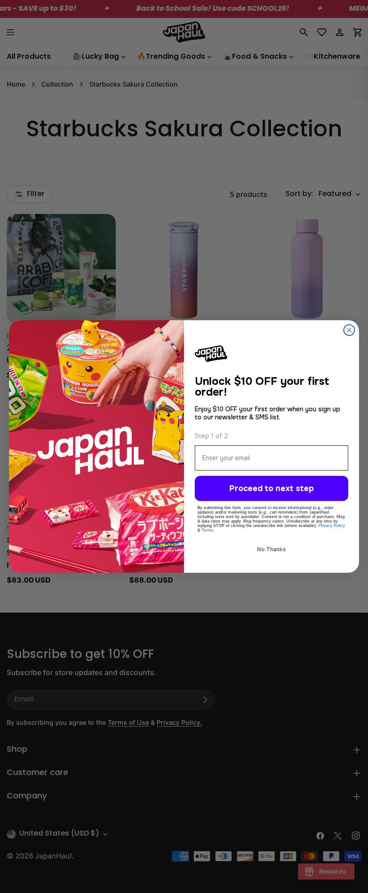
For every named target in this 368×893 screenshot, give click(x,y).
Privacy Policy (332, 525)
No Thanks (271, 549)
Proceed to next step (271, 488)
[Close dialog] (349, 330)
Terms (207, 530)
